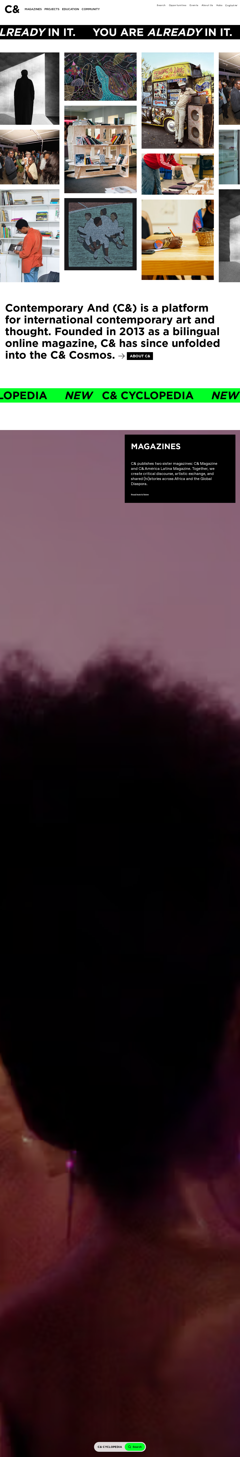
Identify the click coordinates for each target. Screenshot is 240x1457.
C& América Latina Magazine (165, 495)
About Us (207, 5)
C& (11, 9)
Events (194, 5)
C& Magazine (190, 495)
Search (161, 5)
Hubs (219, 5)
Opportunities (177, 5)
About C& (140, 356)
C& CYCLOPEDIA (81, 395)
